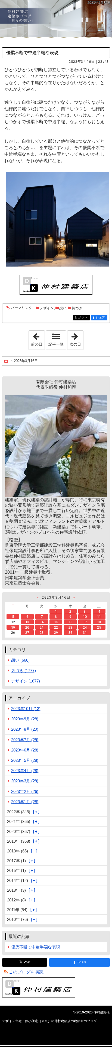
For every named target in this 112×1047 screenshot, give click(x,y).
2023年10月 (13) (26, 708)
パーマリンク (21, 308)
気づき (77, 308)
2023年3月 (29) (24, 781)
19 (13, 627)
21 (41, 627)
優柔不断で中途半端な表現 (32, 52)
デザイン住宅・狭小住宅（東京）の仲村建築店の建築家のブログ (56, 18)
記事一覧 (56, 344)
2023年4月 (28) (24, 770)
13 (27, 622)
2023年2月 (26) (24, 791)
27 (27, 632)
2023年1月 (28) (24, 801)
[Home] (6, 361)
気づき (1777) (23, 670)
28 (41, 632)
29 (56, 632)
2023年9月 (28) (24, 719)
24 (85, 627)
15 (56, 622)
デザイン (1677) (25, 681)
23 (70, 627)
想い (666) (20, 660)
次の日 (76, 338)
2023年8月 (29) (24, 729)
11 (99, 616)
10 (85, 616)
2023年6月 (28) (24, 750)
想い (62, 308)
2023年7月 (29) (24, 739)
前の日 (38, 338)
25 (99, 627)
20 (27, 627)
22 (56, 627)
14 (41, 622)
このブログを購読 (26, 972)
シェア (101, 317)
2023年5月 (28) (24, 760)
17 (85, 622)
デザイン (47, 308)
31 (85, 632)
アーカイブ (19, 698)
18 (99, 622)
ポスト (84, 317)
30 (70, 632)
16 (70, 622)
